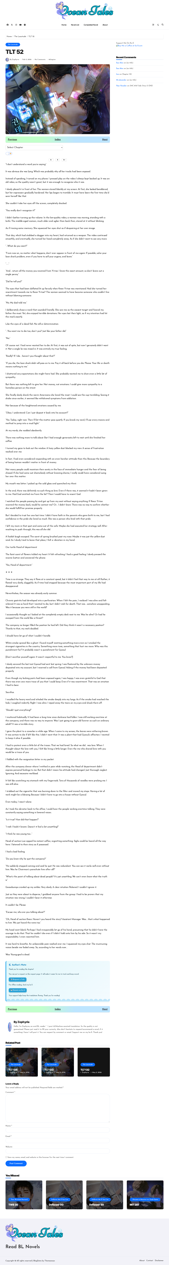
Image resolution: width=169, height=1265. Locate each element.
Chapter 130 (127, 74)
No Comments (40, 59)
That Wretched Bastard (19, 1199)
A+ (64, 160)
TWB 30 (13, 1204)
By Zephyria (14, 59)
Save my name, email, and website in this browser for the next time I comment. (41, 1157)
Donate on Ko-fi (18, 990)
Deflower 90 (56, 1204)
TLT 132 (84, 1069)
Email (8, 1136)
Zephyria (23, 1022)
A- (51, 160)
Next (105, 139)
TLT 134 (12, 1069)
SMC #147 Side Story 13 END (141, 86)
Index (58, 139)
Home (64, 25)
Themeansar (50, 1261)
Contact (149, 1261)
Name (9, 1126)
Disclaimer (159, 1261)
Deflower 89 (96, 1204)
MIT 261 (134, 1204)
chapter (53, 59)
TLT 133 (48, 1069)
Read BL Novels (23, 1247)
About (105, 25)
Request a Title (18, 979)
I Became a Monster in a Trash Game (145, 1199)
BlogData (37, 1261)
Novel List (75, 25)
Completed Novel (91, 25)
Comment (10, 1092)
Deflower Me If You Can (59, 1199)
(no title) (129, 63)
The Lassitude (13, 44)
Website (9, 1147)
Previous (12, 139)
